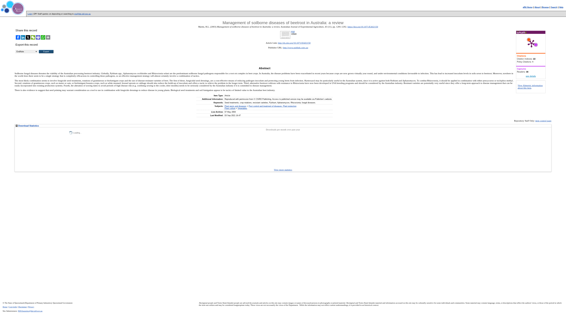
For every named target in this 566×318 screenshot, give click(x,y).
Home (5, 307)
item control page (543, 121)
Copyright (13, 307)
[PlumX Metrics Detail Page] (531, 43)
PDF (293, 32)
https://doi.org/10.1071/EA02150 (363, 27)
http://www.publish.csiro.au (295, 48)
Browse (545, 7)
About (537, 7)
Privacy (31, 307)
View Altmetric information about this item (530, 86)
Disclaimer (22, 307)
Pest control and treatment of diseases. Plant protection (272, 106)
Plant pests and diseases (235, 106)
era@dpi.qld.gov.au (82, 14)
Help (561, 7)
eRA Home (527, 7)
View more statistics (283, 170)
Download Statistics (28, 126)
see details (531, 76)
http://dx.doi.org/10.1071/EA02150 (294, 43)
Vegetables (242, 108)
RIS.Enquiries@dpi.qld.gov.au (30, 311)
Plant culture (230, 108)
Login (30, 14)
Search (554, 7)
